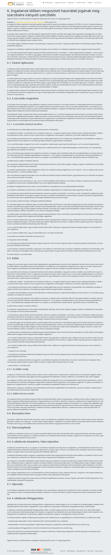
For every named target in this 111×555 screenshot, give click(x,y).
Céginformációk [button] (60, 3)
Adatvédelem (71, 551)
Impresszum (99, 551)
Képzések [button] (71, 3)
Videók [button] (90, 3)
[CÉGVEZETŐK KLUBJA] (15, 4)
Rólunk (63, 551)
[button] (43, 3)
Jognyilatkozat (81, 551)
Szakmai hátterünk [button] (30, 4)
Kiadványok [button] (48, 3)
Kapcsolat (90, 551)
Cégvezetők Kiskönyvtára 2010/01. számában (30, 22)
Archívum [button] (98, 3)
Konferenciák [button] (80, 3)
